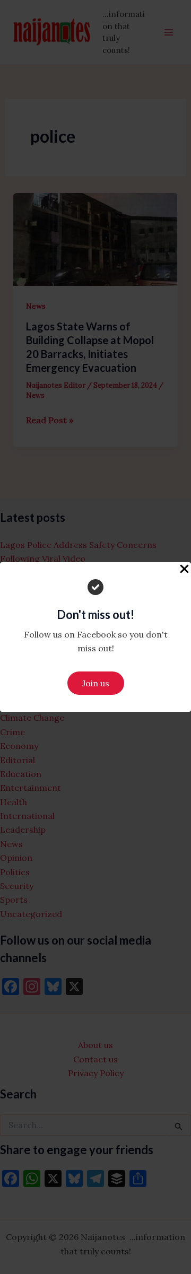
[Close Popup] (184, 569)
